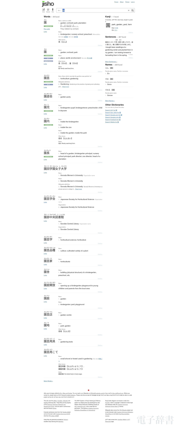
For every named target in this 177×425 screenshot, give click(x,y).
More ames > (110, 101)
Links (45, 32)
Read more (65, 87)
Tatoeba (64, 412)
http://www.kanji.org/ (79, 406)
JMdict (55, 401)
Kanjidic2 (60, 401)
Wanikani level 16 (48, 61)
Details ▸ (100, 45)
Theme (127, 2)
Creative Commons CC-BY (63, 414)
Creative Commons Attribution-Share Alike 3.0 (116, 405)
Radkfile (46, 402)
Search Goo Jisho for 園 (113, 112)
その (116, 28)
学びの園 (89, 58)
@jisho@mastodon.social (97, 393)
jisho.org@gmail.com (117, 393)
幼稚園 (66, 37)
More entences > (111, 62)
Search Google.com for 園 (113, 115)
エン (115, 30)
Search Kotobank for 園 (112, 120)
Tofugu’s (66, 419)
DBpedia (124, 410)
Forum (116, 2)
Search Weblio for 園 (112, 122)
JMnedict (65, 401)
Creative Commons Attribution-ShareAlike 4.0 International (86, 409)
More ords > (48, 381)
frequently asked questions (69, 395)
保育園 (76, 37)
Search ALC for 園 (111, 110)
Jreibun (131, 54)
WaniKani (60, 421)
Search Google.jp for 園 (113, 117)
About (121, 2)
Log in (133, 2)
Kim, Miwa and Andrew (66, 393)
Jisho (48, 4)
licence (54, 408)
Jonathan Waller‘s (122, 419)
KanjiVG (107, 402)
